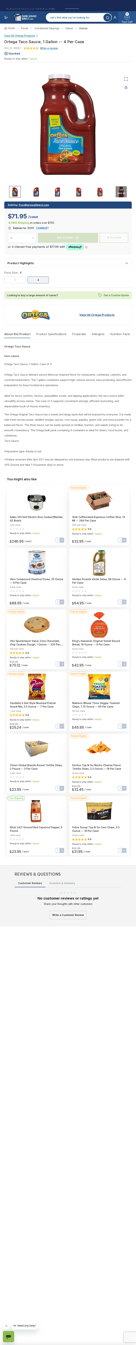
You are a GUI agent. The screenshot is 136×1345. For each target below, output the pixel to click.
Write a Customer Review (68, 914)
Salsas (69, 28)
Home (11, 28)
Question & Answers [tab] (62, 883)
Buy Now (115, 237)
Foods (24, 28)
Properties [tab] (79, 334)
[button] (115, 17)
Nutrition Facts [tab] (120, 334)
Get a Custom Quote (116, 295)
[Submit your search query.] (107, 17)
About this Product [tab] (17, 334)
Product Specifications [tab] (51, 334)
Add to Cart (65, 237)
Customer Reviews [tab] (30, 883)
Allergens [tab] (98, 334)
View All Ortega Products (19, 35)
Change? (42, 228)
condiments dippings (47, 28)
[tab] (15, 191)
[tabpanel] (68, 405)
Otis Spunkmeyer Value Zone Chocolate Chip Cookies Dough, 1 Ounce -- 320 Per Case (35, 644)
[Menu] (6, 17)
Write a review (49, 48)
